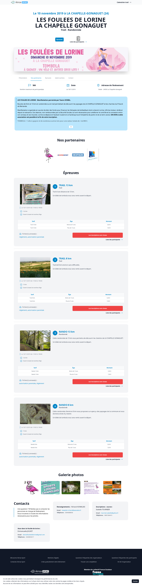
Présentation (23, 78)
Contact (70, 78)
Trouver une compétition (89, 562)
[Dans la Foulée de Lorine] (48, 155)
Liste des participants (113, 240)
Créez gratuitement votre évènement (53, 562)
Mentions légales (53, 558)
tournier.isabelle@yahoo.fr (109, 513)
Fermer (135, 581)
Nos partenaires (36, 78)
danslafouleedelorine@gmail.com (34, 535)
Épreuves (59, 39)
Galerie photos (60, 78)
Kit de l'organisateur (124, 562)
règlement (23, 237)
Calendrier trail (123, 2)
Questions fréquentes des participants (124, 558)
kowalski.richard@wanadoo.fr (71, 510)
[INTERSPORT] (63, 155)
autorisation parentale (36, 237)
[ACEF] (93, 155)
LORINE (33, 100)
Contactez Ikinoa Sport (17, 562)
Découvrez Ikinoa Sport (17, 558)
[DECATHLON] (78, 155)
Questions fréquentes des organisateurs (89, 558)
